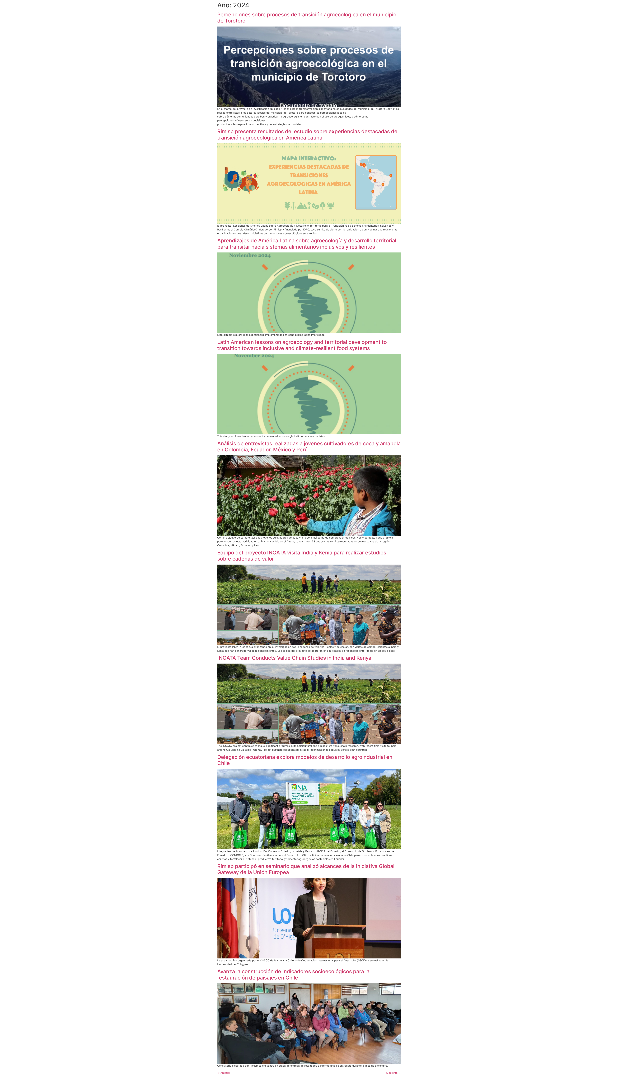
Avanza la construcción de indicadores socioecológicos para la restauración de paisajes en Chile (293, 974)
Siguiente (393, 1072)
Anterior (223, 1072)
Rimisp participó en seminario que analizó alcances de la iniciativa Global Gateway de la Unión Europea (305, 869)
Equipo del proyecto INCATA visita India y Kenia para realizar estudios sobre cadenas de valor (301, 555)
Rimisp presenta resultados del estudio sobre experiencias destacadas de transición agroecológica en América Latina (307, 134)
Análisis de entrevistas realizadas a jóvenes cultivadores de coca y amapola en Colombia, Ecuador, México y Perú (309, 446)
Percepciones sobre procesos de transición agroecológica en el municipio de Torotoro (306, 17)
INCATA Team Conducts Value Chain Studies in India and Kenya (294, 658)
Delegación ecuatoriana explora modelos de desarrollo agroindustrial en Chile (304, 760)
